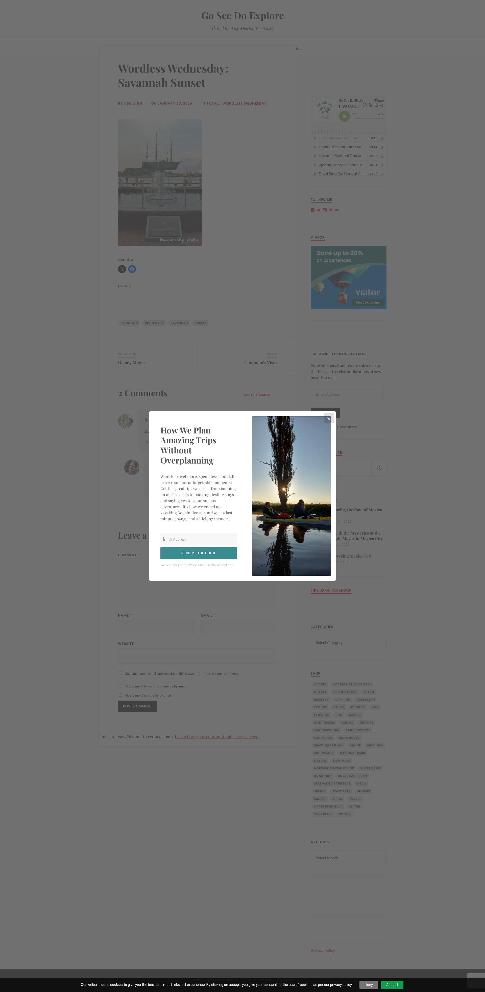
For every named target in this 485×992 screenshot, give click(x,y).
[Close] (329, 418)
